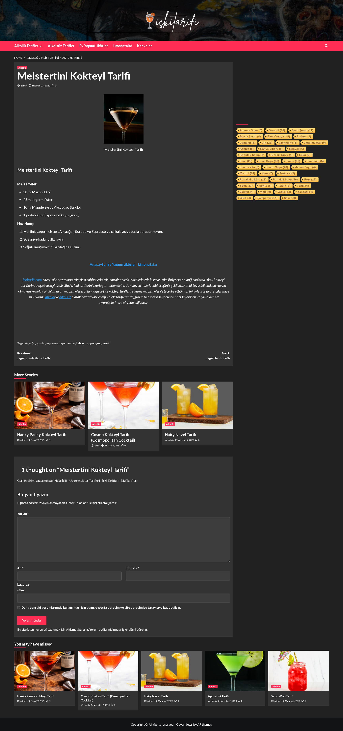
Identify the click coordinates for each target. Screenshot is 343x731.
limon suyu (277, 167)
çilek (245, 198)
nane (267, 173)
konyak (296, 148)
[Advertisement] (282, 90)
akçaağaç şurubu (35, 343)
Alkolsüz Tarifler (61, 46)
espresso (52, 343)
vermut (246, 191)
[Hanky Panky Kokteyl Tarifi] (49, 405)
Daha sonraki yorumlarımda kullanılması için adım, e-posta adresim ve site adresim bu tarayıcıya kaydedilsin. (101, 607)
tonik (303, 185)
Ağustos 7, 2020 (186, 440)
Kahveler (144, 46)
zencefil (305, 191)
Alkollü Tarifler (26, 46)
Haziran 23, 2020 (41, 85)
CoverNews (184, 724)
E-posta (132, 568)
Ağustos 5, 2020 (229, 701)
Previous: (33, 355)
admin (24, 85)
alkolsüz (65, 297)
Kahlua (247, 148)
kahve (80, 343)
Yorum (23, 513)
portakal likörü (253, 179)
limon (293, 161)
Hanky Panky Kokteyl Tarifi (41, 434)
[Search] (326, 45)
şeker (290, 198)
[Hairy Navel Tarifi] (197, 405)
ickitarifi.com (32, 279)
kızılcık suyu (282, 154)
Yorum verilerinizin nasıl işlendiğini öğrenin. (118, 629)
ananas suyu (251, 130)
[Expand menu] (40, 46)
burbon (304, 136)
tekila (284, 185)
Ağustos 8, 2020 (112, 445)
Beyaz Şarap (250, 136)
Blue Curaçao (278, 136)
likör (304, 154)
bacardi (277, 130)
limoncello (249, 167)
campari (247, 142)
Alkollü (22, 67)
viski (265, 191)
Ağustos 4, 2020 (292, 701)
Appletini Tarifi (218, 696)
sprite (265, 185)
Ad (20, 568)
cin (267, 142)
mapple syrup (93, 343)
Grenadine (288, 142)
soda (246, 185)
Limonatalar (122, 46)
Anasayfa (98, 264)
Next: (218, 355)
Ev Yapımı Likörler (93, 46)
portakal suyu (285, 179)
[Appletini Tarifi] (235, 671)
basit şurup (302, 130)
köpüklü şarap (252, 154)
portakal (287, 173)
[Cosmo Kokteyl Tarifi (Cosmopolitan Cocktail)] (123, 405)
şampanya (267, 198)
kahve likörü (271, 148)
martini (107, 343)
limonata (315, 161)
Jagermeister (67, 343)
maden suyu (305, 167)
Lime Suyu (269, 161)
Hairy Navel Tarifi (180, 434)
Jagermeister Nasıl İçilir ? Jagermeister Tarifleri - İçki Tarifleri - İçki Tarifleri (86, 480)
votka (284, 191)
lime (246, 161)
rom (310, 179)
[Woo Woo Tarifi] (298, 671)
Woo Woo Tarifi (282, 696)
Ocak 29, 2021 (37, 440)
